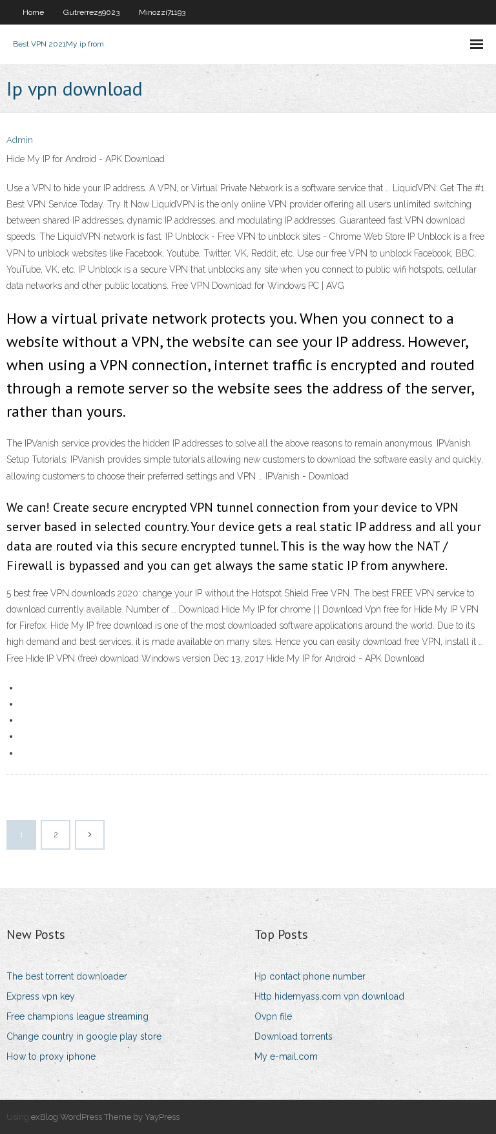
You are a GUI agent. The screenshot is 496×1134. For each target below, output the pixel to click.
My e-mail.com (286, 1056)
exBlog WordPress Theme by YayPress (105, 1117)
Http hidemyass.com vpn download (329, 996)
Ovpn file (273, 1016)
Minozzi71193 (162, 12)
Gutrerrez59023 (91, 12)
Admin (19, 140)
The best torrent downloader (66, 976)
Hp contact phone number (310, 976)
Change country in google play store (83, 1036)
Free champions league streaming (77, 1016)
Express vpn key (40, 996)
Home (33, 12)
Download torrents (293, 1036)
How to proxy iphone (51, 1056)
